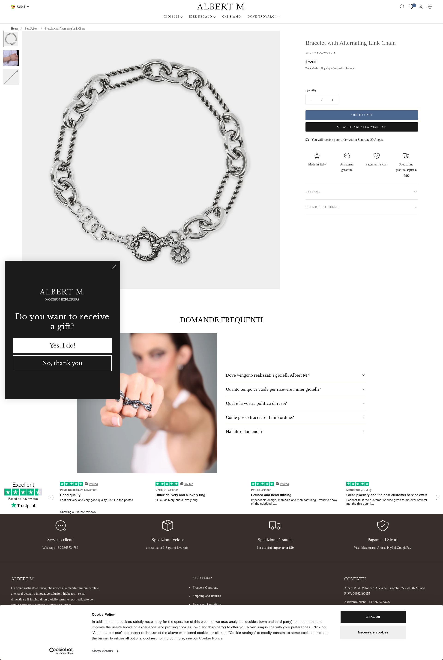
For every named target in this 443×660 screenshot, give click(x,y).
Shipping (325, 68)
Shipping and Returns (207, 596)
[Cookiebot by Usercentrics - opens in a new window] (61, 651)
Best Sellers (31, 28)
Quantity (311, 90)
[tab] (11, 39)
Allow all (373, 617)
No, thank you (62, 363)
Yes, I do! (62, 345)
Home (14, 28)
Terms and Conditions (207, 604)
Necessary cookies (373, 632)
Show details (102, 651)
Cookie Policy (211, 638)
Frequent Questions (205, 587)
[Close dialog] (114, 267)
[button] (402, 7)
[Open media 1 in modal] (272, 39)
